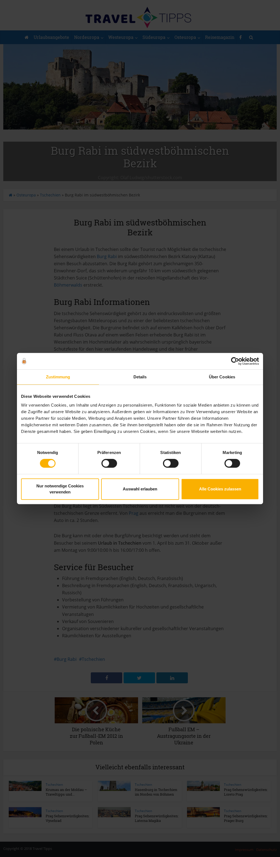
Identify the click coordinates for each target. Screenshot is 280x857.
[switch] (109, 463)
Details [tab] (140, 377)
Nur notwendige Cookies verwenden (60, 489)
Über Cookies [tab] (222, 377)
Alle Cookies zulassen (220, 489)
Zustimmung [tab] (58, 377)
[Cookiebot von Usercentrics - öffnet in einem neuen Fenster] (235, 361)
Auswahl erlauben (140, 489)
